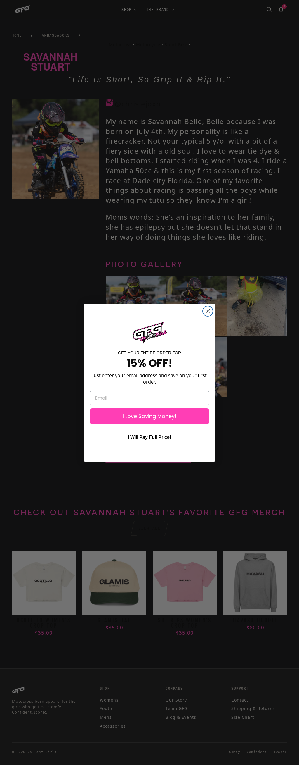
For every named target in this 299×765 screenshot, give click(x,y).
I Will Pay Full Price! (149, 437)
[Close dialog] (208, 311)
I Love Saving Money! (149, 416)
